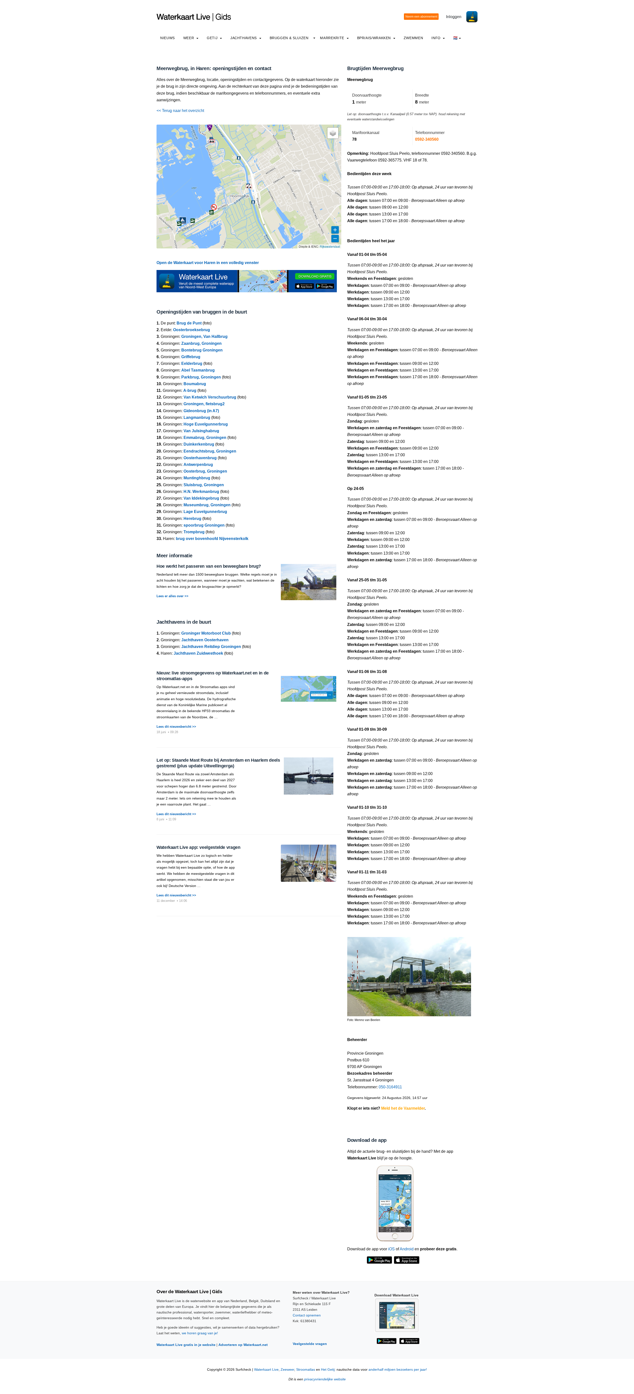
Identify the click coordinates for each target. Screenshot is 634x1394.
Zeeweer (287, 1369)
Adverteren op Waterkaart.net (243, 1345)
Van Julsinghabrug (201, 431)
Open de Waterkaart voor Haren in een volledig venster (208, 263)
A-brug (189, 390)
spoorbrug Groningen (204, 525)
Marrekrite (332, 38)
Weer (189, 38)
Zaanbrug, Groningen (201, 343)
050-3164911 (390, 1087)
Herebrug (192, 518)
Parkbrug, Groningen (201, 377)
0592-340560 (427, 139)
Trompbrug (194, 532)
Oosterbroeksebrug (191, 330)
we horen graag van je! (200, 1333)
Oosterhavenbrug (200, 458)
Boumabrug (195, 384)
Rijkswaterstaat (330, 246)
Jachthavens (244, 38)
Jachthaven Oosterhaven (205, 640)
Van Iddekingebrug (201, 498)
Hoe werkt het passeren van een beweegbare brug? (209, 566)
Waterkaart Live (266, 1369)
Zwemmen (413, 38)
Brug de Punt (189, 323)
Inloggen (453, 17)
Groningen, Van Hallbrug (204, 336)
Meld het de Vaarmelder (403, 1108)
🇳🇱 (455, 38)
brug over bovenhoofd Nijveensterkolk (212, 538)
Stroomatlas (305, 1369)
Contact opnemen (307, 1315)
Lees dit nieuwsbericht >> (176, 726)
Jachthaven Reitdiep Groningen (211, 646)
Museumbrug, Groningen (207, 505)
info (436, 38)
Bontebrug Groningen (202, 350)
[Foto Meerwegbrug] (409, 974)
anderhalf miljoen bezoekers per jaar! (398, 1369)
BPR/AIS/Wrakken (374, 38)
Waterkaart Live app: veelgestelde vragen (198, 847)
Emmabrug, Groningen (205, 437)
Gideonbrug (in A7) (201, 411)
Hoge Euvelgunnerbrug (206, 424)
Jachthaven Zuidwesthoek (198, 653)
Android (407, 1249)
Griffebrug (190, 357)
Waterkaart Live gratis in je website (186, 1345)
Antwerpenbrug (198, 464)
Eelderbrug (191, 363)
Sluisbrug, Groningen (204, 485)
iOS (391, 1249)
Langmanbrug (197, 417)
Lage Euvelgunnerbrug (205, 511)
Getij (213, 38)
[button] (249, 186)
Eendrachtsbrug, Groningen (210, 451)
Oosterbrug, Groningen (205, 471)
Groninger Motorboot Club (206, 633)
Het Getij (328, 1369)
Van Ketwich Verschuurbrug (210, 397)
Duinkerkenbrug (199, 444)
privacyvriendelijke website (325, 1379)
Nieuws (167, 38)
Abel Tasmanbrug (198, 370)
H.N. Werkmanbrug (201, 491)
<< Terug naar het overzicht (180, 110)
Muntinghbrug (197, 478)
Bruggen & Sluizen (289, 38)
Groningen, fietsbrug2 (204, 404)
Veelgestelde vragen (310, 1344)
